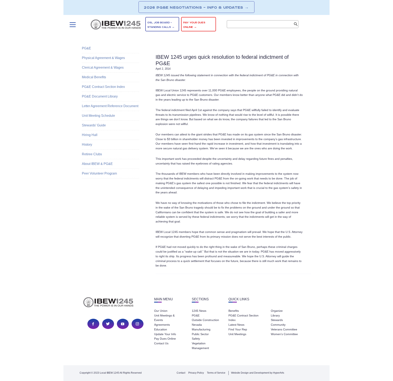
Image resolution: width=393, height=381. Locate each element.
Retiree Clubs (92, 154)
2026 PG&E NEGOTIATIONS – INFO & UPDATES (196, 7)
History (87, 144)
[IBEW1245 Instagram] (137, 323)
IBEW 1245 (115, 303)
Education (160, 329)
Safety (196, 338)
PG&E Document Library (100, 96)
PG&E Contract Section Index (103, 86)
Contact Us (161, 343)
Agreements (162, 324)
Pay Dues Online (165, 338)
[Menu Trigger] (72, 24)
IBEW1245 (115, 25)
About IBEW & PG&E (97, 164)
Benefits (233, 310)
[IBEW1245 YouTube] (123, 323)
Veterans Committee (284, 329)
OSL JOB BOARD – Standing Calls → (161, 25)
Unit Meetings (237, 334)
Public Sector (200, 334)
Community (278, 324)
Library (275, 315)
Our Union (160, 310)
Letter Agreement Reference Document (110, 106)
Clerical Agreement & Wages (103, 67)
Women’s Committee (284, 334)
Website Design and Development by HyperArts (257, 372)
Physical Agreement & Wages (103, 58)
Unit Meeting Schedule (98, 115)
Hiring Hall (89, 135)
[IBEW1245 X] (108, 323)
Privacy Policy (196, 372)
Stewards (277, 320)
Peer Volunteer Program (99, 173)
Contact (181, 372)
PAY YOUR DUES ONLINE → (194, 25)
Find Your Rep (237, 329)
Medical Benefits (94, 77)
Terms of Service (216, 372)
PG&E (86, 48)
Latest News (236, 324)
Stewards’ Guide (94, 125)
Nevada (197, 324)
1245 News (199, 310)
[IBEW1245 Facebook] (93, 323)
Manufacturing (201, 329)
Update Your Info (165, 334)
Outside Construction (205, 320)
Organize (277, 310)
